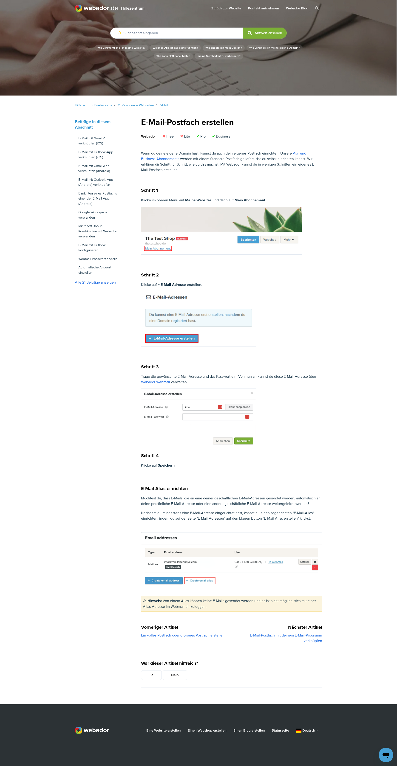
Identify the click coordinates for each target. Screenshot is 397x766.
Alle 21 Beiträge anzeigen (95, 282)
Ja (151, 675)
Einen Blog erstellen (249, 730)
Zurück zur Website (226, 8)
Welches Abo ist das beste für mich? (175, 48)
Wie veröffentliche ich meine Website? (121, 48)
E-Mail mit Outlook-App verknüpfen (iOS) (95, 154)
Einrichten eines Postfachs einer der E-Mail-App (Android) (97, 198)
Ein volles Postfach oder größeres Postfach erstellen (182, 635)
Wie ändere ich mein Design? (223, 48)
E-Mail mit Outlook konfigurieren (92, 247)
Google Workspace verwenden (92, 215)
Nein (175, 675)
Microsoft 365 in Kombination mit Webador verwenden (97, 231)
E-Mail (163, 105)
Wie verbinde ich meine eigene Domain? (274, 48)
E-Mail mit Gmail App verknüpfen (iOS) (94, 141)
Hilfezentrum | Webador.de (93, 105)
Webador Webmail (155, 382)
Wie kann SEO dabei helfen (173, 56)
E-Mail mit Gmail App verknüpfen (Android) (94, 168)
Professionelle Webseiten (136, 105)
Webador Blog (297, 8)
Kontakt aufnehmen (263, 8)
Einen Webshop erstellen (207, 730)
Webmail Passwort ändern (97, 259)
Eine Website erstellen (163, 730)
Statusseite (280, 730)
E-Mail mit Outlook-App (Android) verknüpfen (95, 182)
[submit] (265, 33)
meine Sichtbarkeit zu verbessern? (219, 56)
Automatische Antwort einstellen (94, 270)
